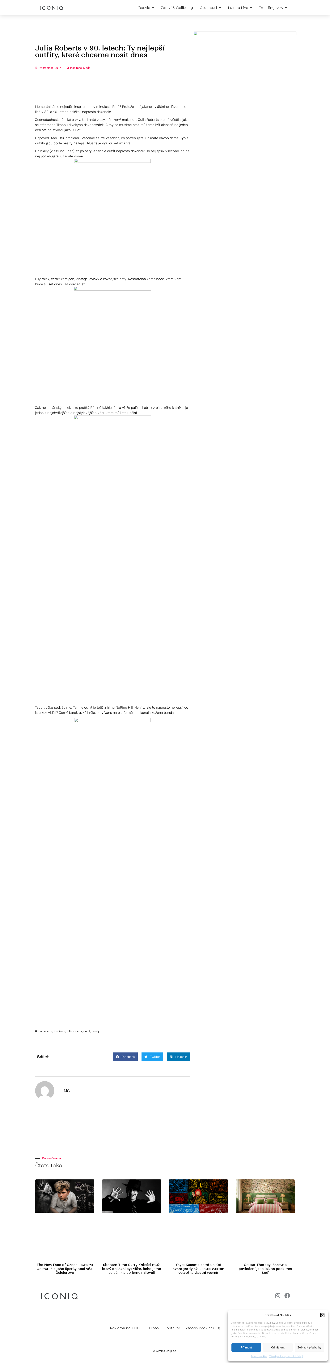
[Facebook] (287, 1296)
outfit (86, 1031)
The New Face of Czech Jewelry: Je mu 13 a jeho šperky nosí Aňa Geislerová (65, 1269)
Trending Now (271, 8)
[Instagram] (278, 1296)
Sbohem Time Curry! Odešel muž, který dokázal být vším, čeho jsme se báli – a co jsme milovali (131, 1269)
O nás (154, 1328)
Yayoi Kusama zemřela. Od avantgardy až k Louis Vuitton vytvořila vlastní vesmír (198, 1269)
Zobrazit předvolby (309, 1347)
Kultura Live (238, 8)
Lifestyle (143, 8)
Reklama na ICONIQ (126, 1328)
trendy (95, 1031)
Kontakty (172, 1328)
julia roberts (74, 1031)
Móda (86, 68)
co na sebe (46, 1031)
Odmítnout (278, 1347)
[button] (322, 1315)
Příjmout (246, 1347)
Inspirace (76, 68)
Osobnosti (208, 8)
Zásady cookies (259, 1356)
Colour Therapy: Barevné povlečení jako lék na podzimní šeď (265, 1269)
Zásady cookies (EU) (203, 1328)
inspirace (60, 1031)
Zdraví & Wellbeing (177, 8)
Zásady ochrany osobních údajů (286, 1356)
